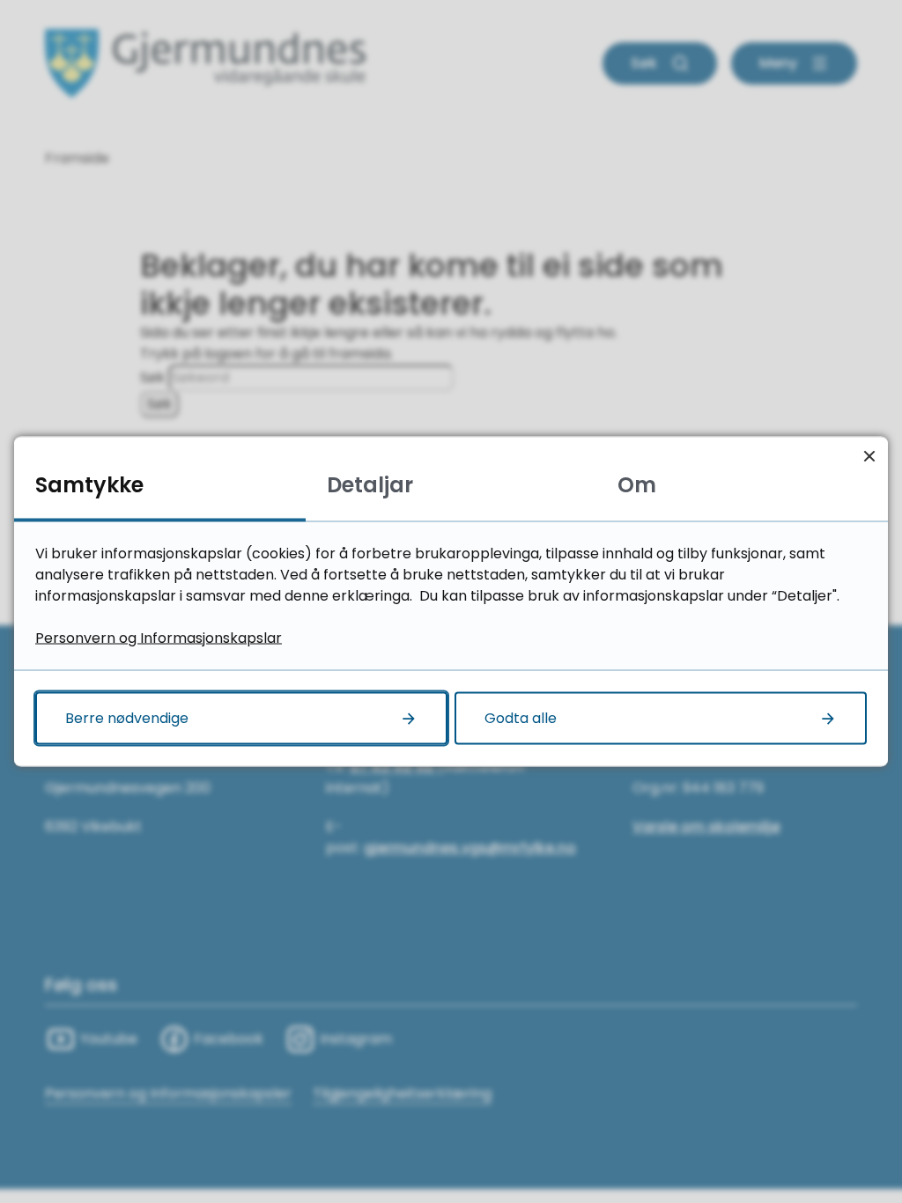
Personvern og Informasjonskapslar (158, 638)
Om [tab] (636, 484)
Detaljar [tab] (370, 484)
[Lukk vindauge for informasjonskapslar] (869, 455)
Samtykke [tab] (89, 484)
